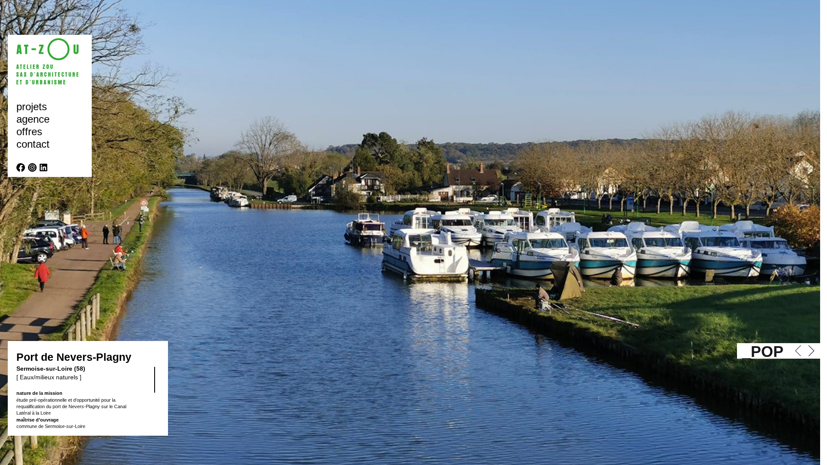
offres (29, 131)
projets (31, 106)
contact (33, 144)
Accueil (52, 62)
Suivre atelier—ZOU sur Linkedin (44, 167)
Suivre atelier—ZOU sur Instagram (32, 167)
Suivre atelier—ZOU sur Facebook (20, 167)
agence (33, 119)
